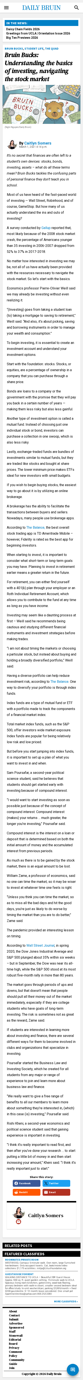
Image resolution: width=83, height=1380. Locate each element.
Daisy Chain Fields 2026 (23, 29)
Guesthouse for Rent (19, 1274)
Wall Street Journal (40, 945)
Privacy (14, 1348)
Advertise (16, 1323)
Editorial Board (15, 1342)
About (13, 1311)
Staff (12, 1332)
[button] (76, 7)
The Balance (59, 682)
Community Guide (16, 1362)
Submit (14, 1319)
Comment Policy (15, 1354)
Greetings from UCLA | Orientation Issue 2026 (38, 33)
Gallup (46, 228)
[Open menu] (6, 7)
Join (11, 1368)
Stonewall (16, 1336)
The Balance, (36, 527)
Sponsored (16, 1328)
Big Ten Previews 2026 (22, 37)
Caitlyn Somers (37, 143)
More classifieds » (66, 1301)
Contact (14, 1315)
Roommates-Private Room (22, 1259)
